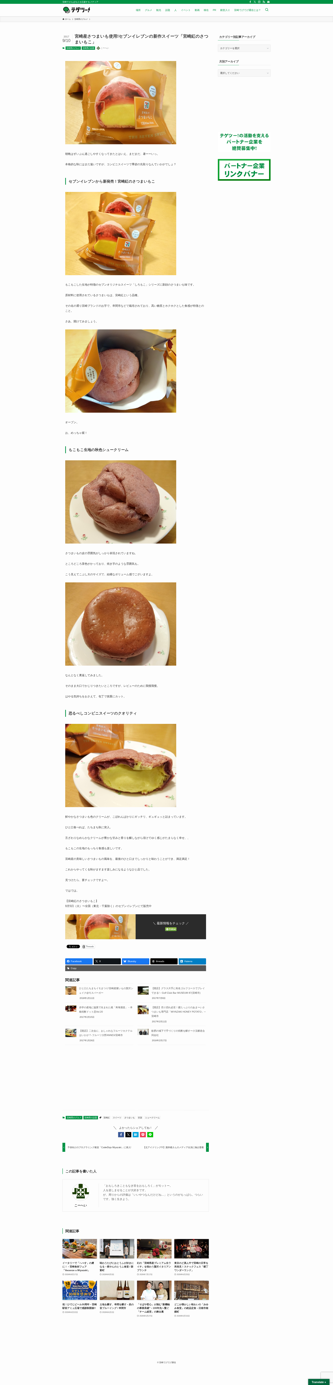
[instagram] (259, 2)
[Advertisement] (135, 1080)
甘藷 (140, 1117)
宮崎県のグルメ (73, 48)
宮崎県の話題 (88, 48)
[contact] (268, 2)
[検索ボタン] (267, 10)
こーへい (80, 1205)
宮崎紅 (107, 1117)
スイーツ (117, 1117)
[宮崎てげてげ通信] (76, 10)
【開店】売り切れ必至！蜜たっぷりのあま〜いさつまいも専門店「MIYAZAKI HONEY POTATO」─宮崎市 (178, 1011)
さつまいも (129, 1117)
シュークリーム (152, 1117)
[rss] (264, 2)
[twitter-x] (255, 2)
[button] (121, 1134)
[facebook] (250, 2)
